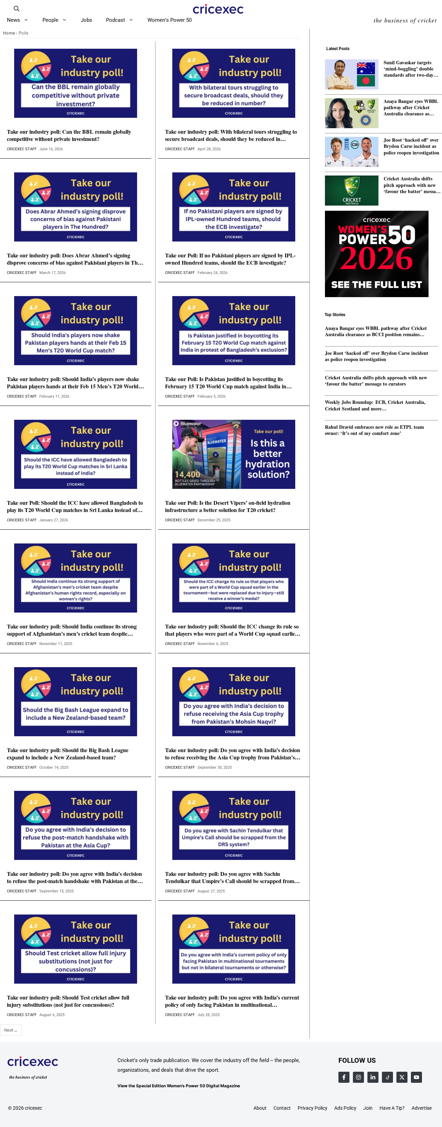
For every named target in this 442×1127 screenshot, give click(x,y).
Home (9, 33)
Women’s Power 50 (169, 20)
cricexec (33, 1108)
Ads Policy (345, 1108)
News (13, 20)
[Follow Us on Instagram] (358, 1077)
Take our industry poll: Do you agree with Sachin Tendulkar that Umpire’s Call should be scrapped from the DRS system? (229, 877)
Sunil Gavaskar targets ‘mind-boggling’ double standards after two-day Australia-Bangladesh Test (411, 68)
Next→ (11, 1030)
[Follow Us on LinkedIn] (372, 1077)
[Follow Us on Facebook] (343, 1077)
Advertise (422, 1108)
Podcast (115, 20)
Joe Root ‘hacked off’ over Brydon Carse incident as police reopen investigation (411, 146)
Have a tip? (392, 1108)
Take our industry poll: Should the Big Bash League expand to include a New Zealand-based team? (67, 754)
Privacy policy (312, 1108)
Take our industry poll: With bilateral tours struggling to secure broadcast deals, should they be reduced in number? (231, 135)
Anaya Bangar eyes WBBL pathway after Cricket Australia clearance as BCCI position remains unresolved (411, 107)
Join (368, 1108)
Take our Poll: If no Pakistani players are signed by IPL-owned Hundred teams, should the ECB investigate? (230, 259)
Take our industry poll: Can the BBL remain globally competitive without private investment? (69, 135)
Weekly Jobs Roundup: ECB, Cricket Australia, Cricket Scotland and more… (375, 405)
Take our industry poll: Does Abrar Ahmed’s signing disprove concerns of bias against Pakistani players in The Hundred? (73, 259)
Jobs (86, 20)
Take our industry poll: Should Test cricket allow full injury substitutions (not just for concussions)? (68, 1001)
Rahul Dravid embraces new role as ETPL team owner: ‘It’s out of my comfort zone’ (374, 430)
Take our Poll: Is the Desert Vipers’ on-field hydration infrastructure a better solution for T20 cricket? (227, 506)
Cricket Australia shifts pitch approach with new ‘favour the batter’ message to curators (412, 185)
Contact (282, 1108)
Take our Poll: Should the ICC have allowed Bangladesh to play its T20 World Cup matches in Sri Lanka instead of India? (75, 506)
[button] (16, 8)
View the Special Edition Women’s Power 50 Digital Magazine (178, 1085)
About (260, 1108)
